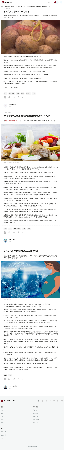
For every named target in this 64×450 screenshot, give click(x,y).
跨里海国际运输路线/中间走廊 (34, 6)
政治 (2, 413)
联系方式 (3, 435)
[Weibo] (50, 401)
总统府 (12, 6)
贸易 (10, 228)
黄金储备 (11, 93)
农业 (17, 93)
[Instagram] (5, 97)
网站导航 (3, 432)
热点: (2, 6)
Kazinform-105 (46, 6)
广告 (2, 438)
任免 (16, 6)
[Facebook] (18, 97)
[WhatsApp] (9, 97)
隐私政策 (35, 413)
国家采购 (35, 422)
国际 (5, 375)
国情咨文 (23, 6)
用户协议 (35, 410)
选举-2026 (7, 6)
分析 (2, 416)
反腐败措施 (36, 419)
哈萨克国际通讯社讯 (11, 121)
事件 (19, 6)
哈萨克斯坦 (17, 228)
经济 (22, 93)
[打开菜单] (61, 2)
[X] (22, 97)
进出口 (28, 93)
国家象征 (35, 416)
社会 (33, 93)
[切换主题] (56, 2)
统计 (5, 93)
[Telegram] (13, 97)
